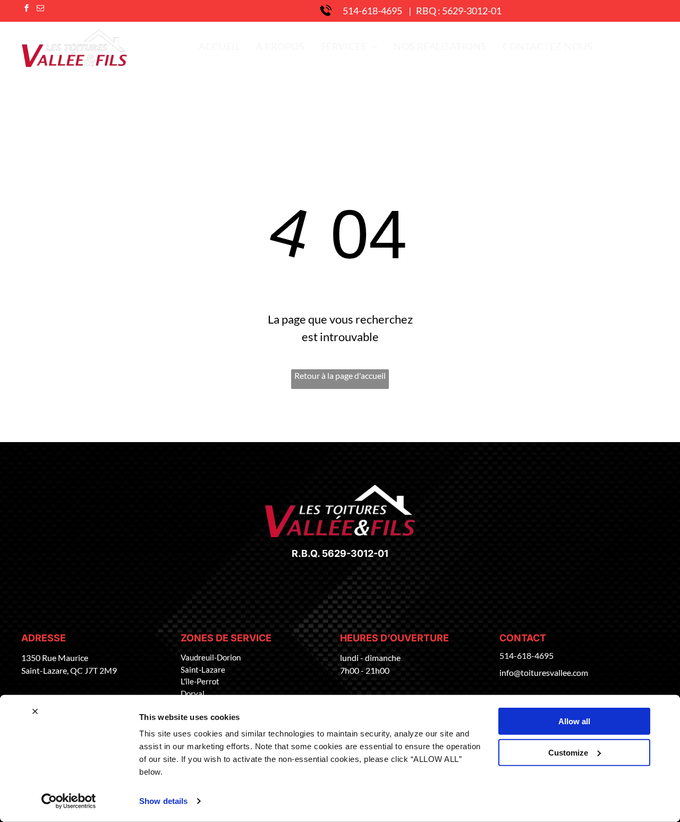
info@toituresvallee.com (543, 672)
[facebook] (26, 9)
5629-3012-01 (355, 553)
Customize (568, 752)
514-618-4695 (372, 10)
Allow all (574, 721)
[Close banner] (35, 711)
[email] (40, 9)
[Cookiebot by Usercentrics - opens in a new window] (68, 801)
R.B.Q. (306, 553)
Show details (163, 801)
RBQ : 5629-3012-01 (459, 10)
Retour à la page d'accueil (340, 375)
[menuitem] (219, 46)
